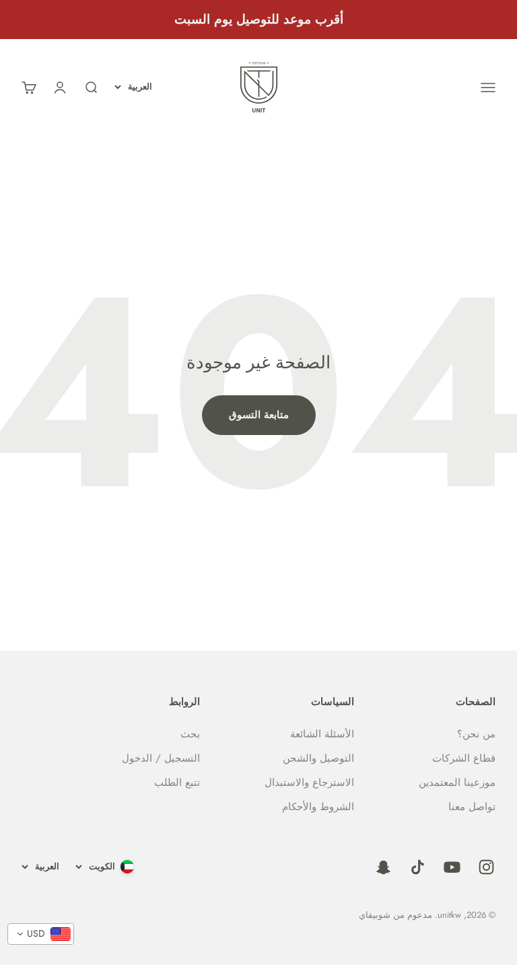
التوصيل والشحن (318, 758)
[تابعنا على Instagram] (486, 867)
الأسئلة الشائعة (322, 734)
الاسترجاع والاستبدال (309, 782)
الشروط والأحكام (318, 806)
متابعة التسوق (259, 414)
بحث (190, 734)
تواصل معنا (471, 806)
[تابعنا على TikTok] (418, 867)
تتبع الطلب (177, 782)
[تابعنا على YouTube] (452, 867)
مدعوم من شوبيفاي (395, 914)
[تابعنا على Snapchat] (383, 867)
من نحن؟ (476, 734)
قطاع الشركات (463, 758)
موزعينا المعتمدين (457, 782)
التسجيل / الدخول (161, 758)
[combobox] (40, 934)
